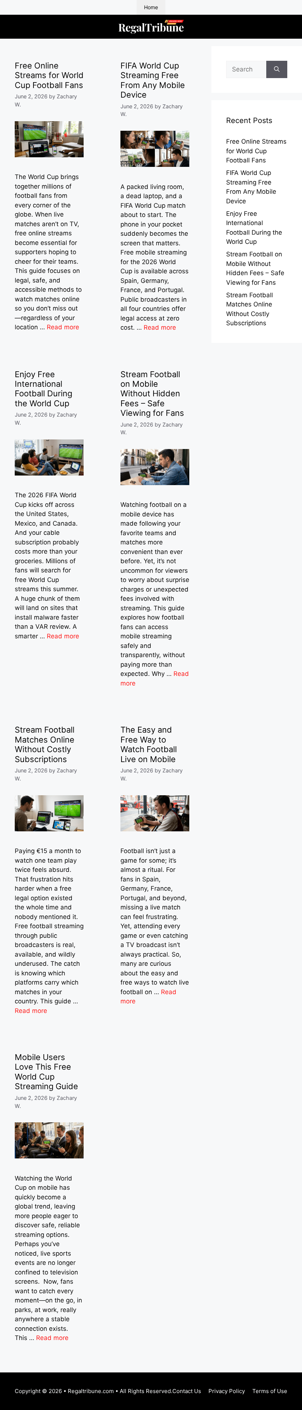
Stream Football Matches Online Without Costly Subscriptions (44, 744)
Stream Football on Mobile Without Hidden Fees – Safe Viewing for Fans (152, 393)
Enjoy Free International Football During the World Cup (43, 388)
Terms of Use (269, 1391)
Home (151, 7)
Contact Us (186, 1391)
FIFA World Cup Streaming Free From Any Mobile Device (152, 80)
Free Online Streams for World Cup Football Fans (49, 75)
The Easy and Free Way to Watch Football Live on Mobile (148, 744)
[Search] (276, 69)
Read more (63, 327)
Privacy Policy (226, 1391)
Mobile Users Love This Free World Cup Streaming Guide (46, 1071)
